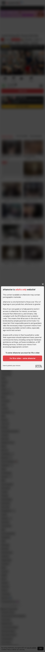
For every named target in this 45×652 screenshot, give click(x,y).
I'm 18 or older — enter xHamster (23, 358)
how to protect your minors (11, 365)
